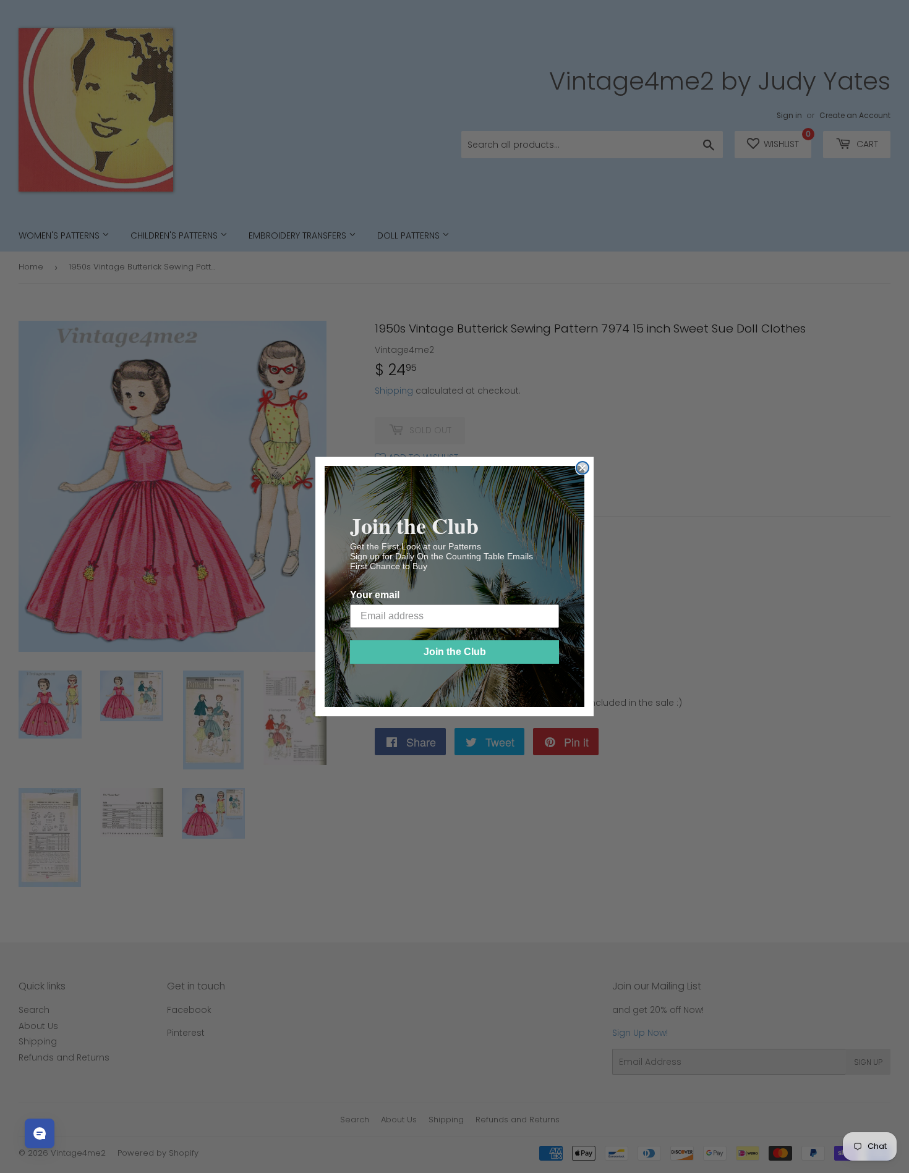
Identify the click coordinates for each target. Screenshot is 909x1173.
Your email (374, 595)
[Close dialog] (582, 468)
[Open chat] (39, 1133)
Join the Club (455, 651)
